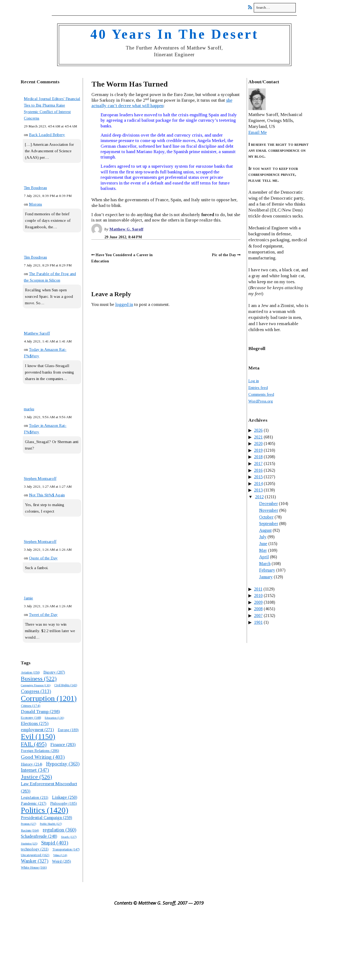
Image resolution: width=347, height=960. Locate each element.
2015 (258, 476)
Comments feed (261, 394)
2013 (258, 490)
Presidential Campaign (46, 817)
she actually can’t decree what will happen (161, 103)
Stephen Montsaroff (40, 478)
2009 (258, 602)
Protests (28, 823)
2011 (258, 589)
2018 (258, 456)
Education (54, 717)
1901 (258, 622)
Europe (68, 730)
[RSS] (251, 7)
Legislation (34, 797)
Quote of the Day (43, 558)
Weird (61, 861)
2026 (258, 430)
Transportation (65, 849)
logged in (124, 304)
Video (60, 855)
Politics (44, 810)
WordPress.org (260, 401)
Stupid (54, 843)
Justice (36, 777)
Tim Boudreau (35, 188)
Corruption (49, 698)
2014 (258, 483)
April (264, 557)
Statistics (29, 843)
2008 (258, 608)
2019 (258, 450)
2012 (259, 496)
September (268, 523)
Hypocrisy (62, 764)
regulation (59, 830)
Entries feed (258, 387)
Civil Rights (65, 685)
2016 (258, 470)
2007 (258, 615)
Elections (35, 723)
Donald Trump (40, 711)
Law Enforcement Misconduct (49, 787)
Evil (38, 736)
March (265, 563)
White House (34, 867)
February (267, 570)
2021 (258, 437)
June (263, 543)
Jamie (28, 598)
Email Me (257, 132)
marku (29, 409)
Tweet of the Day (43, 614)
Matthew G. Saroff (126, 229)
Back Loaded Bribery (47, 135)
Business (39, 678)
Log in (253, 381)
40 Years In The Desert (174, 34)
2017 (258, 463)
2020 (258, 443)
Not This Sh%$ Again (47, 495)
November (268, 510)
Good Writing (43, 757)
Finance (63, 744)
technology (35, 849)
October (266, 517)
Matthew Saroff (37, 333)
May (263, 550)
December (268, 503)
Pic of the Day (224, 255)
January (266, 577)
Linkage (64, 797)
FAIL (34, 744)
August (265, 530)
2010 (258, 595)
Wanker (34, 861)
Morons (35, 204)
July (262, 537)
